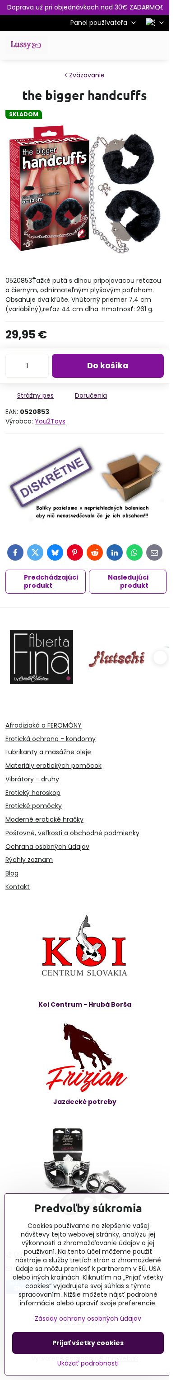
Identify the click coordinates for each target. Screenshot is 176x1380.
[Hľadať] (115, 45)
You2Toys (50, 421)
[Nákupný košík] (137, 45)
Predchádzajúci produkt (51, 581)
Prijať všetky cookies (88, 1342)
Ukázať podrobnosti (88, 1363)
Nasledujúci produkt (128, 581)
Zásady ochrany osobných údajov (88, 1318)
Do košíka (107, 365)
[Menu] (158, 45)
